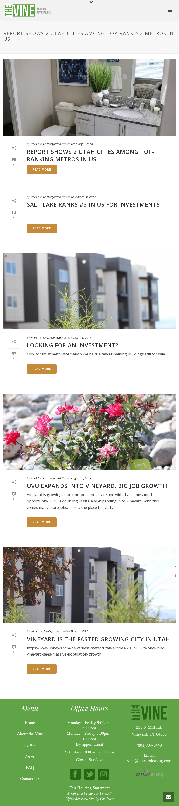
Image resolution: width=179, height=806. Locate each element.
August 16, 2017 (81, 338)
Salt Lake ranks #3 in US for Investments (93, 204)
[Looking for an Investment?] (89, 291)
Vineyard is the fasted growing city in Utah (98, 639)
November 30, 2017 (83, 197)
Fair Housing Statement (89, 787)
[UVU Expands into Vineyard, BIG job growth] (89, 432)
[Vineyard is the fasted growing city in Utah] (89, 585)
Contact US (30, 779)
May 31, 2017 (79, 631)
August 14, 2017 (81, 478)
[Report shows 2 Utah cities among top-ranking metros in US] (89, 97)
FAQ (30, 767)
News (30, 756)
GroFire (107, 798)
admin (34, 631)
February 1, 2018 (82, 144)
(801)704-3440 (149, 745)
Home (165, 48)
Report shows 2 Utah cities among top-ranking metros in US (90, 155)
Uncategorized (52, 144)
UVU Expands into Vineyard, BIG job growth (97, 486)
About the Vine (30, 734)
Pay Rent (30, 745)
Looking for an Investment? (72, 345)
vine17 (35, 144)
